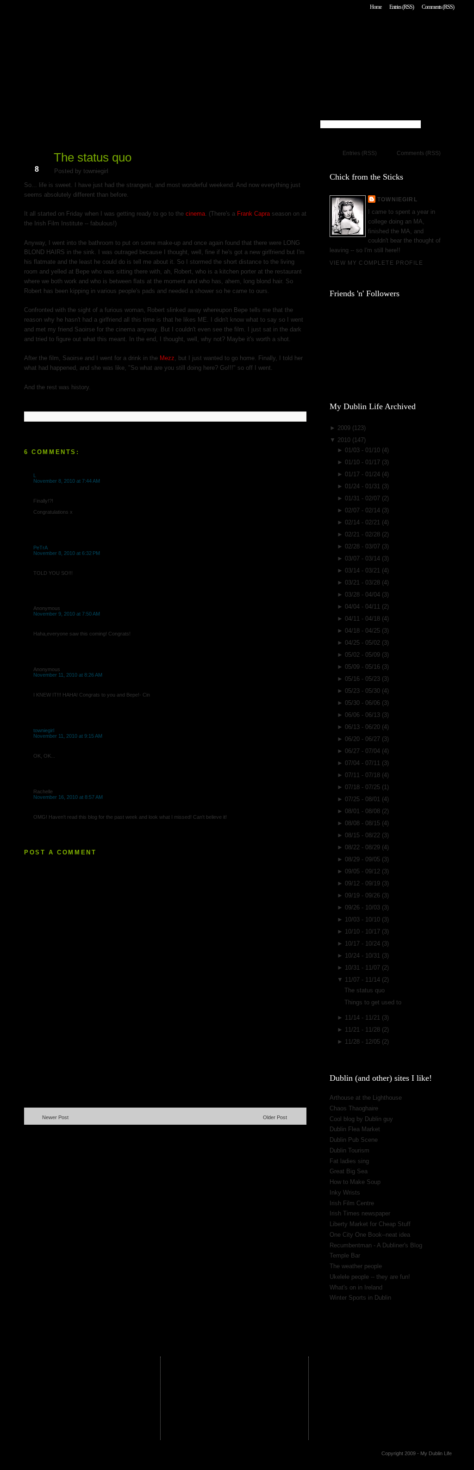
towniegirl (43, 730)
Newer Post (55, 1117)
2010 (344, 439)
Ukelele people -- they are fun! (370, 1276)
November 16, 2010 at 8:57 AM (68, 797)
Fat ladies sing (349, 1161)
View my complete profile (376, 263)
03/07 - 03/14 (363, 558)
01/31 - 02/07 (363, 498)
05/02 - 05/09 (363, 654)
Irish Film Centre (352, 1203)
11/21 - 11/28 (363, 1029)
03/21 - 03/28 (363, 582)
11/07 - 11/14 (363, 979)
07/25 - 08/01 (363, 799)
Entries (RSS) (401, 7)
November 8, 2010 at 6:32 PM (66, 553)
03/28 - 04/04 (363, 594)
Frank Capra (253, 213)
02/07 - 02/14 (363, 510)
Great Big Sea (349, 1171)
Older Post (275, 1117)
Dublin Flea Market (355, 1129)
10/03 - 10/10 (363, 919)
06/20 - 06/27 (363, 738)
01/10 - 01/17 (363, 462)
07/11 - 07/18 (363, 775)
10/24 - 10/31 (363, 955)
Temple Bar (345, 1255)
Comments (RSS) (438, 7)
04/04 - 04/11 (363, 606)
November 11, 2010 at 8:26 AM (67, 675)
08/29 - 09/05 (363, 859)
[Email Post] (25, 402)
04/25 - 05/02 (363, 642)
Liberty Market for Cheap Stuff (370, 1224)
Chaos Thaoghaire (354, 1108)
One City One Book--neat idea (370, 1234)
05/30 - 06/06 (363, 702)
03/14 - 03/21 (363, 570)
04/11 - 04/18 (363, 618)
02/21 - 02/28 (363, 534)
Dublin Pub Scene (354, 1139)
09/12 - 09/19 (363, 883)
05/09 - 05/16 (363, 666)
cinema (195, 213)
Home (375, 7)
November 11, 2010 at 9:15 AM (67, 736)
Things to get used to (372, 1002)
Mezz (167, 358)
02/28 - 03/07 (363, 546)
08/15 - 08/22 (363, 835)
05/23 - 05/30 (363, 690)
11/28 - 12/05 (363, 1041)
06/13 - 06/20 (363, 726)
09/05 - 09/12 (363, 871)
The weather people (356, 1266)
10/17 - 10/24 (363, 943)
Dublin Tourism (349, 1150)
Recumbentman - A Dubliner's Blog (376, 1245)
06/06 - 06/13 (363, 714)
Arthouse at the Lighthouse (366, 1097)
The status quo (92, 157)
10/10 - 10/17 (363, 931)
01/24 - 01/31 (363, 486)
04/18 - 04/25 (363, 630)
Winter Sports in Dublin (360, 1297)
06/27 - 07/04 (363, 750)
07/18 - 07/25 (363, 787)
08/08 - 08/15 (363, 823)
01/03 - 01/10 (363, 450)
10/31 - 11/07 (363, 967)
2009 (344, 427)
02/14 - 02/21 (363, 522)
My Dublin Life (142, 32)
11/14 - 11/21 (363, 1017)
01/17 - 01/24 (363, 474)
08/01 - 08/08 (363, 811)
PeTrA (40, 547)
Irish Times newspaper (360, 1213)
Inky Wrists (345, 1192)
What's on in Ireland (356, 1287)
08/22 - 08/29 (363, 847)
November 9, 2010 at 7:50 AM (66, 614)
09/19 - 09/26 (363, 895)
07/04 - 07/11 (363, 763)
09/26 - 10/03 (363, 907)
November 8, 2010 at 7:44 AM (66, 481)
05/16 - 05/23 (363, 678)
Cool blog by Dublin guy (361, 1118)
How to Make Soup (355, 1181)
